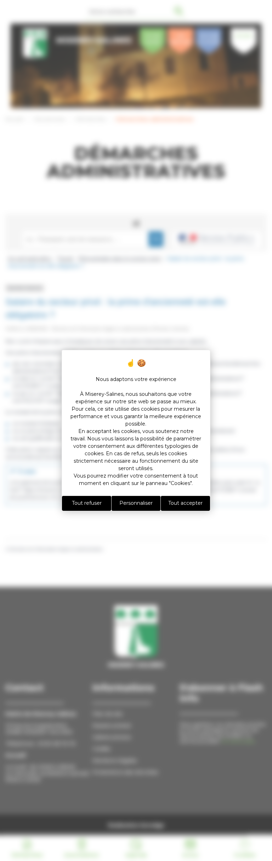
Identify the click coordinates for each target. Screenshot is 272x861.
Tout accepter (185, 503)
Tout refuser (87, 503)
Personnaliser (136, 503)
